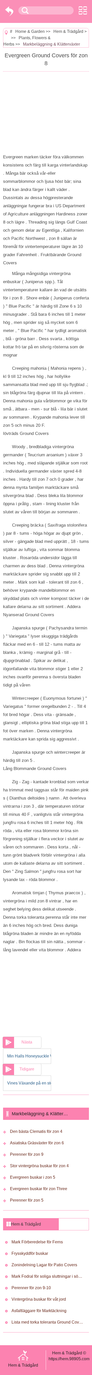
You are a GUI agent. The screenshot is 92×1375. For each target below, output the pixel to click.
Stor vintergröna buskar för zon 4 (39, 1166)
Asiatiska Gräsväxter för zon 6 (37, 1143)
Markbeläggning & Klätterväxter (51, 44)
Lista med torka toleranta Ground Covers (48, 1322)
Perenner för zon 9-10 (31, 1288)
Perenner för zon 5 (26, 1200)
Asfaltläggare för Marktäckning (39, 1311)
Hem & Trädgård (68, 31)
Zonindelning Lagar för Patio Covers (44, 1265)
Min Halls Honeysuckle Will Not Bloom (29, 1056)
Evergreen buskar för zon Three (38, 1189)
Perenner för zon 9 (26, 1154)
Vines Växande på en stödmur (29, 1083)
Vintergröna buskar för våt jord (39, 1299)
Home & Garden (30, 31)
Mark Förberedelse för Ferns (37, 1242)
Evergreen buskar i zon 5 (32, 1177)
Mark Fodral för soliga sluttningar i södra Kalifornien (48, 1276)
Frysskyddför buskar (30, 1253)
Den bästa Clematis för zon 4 (36, 1131)
